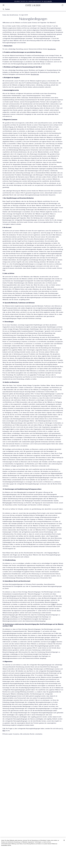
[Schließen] (64, 840)
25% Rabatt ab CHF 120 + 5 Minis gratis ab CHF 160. (33, 1)
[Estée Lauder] (33, 5)
